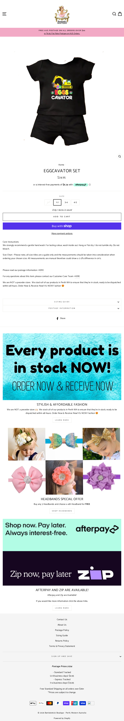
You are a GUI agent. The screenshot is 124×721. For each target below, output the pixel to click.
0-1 (48, 202)
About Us (62, 625)
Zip (61, 595)
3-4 (66, 202)
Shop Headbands (62, 511)
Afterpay (51, 595)
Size (61, 196)
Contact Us (62, 619)
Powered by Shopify (62, 718)
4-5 (75, 202)
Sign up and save (62, 656)
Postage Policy (62, 630)
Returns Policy (62, 641)
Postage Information (62, 308)
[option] (62, 32)
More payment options (62, 233)
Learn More (62, 420)
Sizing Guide (62, 302)
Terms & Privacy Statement (62, 646)
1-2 (57, 202)
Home (61, 165)
